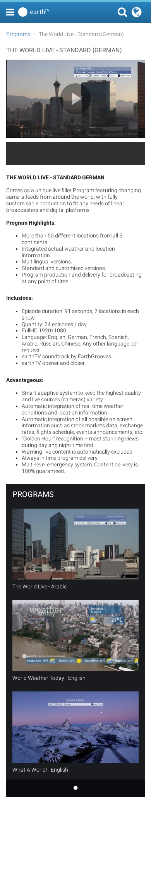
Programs (18, 34)
